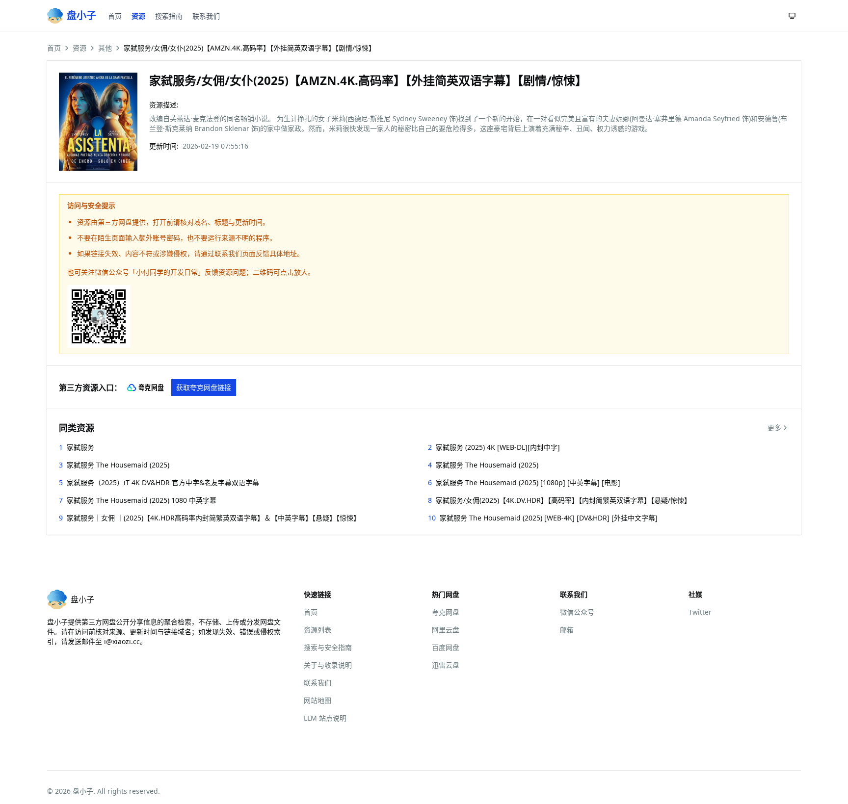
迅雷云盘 (445, 665)
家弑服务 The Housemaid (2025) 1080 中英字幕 (141, 500)
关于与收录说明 (328, 665)
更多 (774, 427)
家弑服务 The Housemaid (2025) (118, 464)
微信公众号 (577, 612)
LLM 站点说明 (325, 718)
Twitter (700, 612)
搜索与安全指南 (328, 647)
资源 (138, 16)
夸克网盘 (445, 612)
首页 (115, 16)
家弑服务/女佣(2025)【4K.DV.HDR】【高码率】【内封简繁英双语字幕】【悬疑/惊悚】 (563, 500)
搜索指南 (169, 16)
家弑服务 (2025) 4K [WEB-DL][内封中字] (498, 447)
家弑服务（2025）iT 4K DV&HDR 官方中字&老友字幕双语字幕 (163, 482)
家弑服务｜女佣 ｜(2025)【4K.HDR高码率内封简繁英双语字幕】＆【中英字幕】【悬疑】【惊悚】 (213, 517)
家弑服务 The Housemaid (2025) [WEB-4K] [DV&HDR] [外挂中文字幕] (549, 517)
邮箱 (567, 629)
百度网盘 (445, 647)
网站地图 (317, 700)
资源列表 (317, 629)
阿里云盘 (445, 629)
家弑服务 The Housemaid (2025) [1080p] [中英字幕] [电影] (528, 482)
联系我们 (206, 16)
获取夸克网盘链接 (203, 387)
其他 (105, 47)
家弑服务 (80, 447)
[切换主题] (792, 16)
